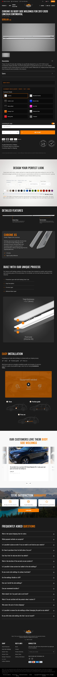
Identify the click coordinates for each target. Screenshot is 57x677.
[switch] (53, 123)
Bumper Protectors (6, 656)
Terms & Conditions (7, 674)
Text (30, 181)
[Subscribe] (53, 651)
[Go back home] (28, 5)
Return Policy (18, 654)
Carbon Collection (6, 661)
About (16, 646)
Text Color (43, 181)
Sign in (53, 1)
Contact (53, 5)
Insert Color (22, 181)
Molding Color (11, 181)
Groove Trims (5, 654)
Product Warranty (19, 651)
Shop (10, 5)
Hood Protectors (6, 646)
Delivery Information (19, 656)
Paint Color (28, 188)
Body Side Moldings (6, 649)
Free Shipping (15, 1)
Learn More (28, 510)
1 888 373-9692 (29, 639)
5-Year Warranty (23, 1)
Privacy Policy (14, 674)
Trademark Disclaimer (23, 674)
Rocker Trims (5, 651)
